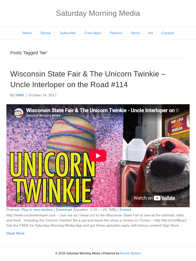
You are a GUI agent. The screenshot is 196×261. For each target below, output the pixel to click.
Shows (45, 33)
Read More (15, 233)
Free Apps (92, 33)
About (27, 33)
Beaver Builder (130, 253)
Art (150, 33)
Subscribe (68, 33)
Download (64, 209)
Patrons (116, 33)
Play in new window (37, 209)
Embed (125, 209)
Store (135, 33)
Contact (168, 33)
